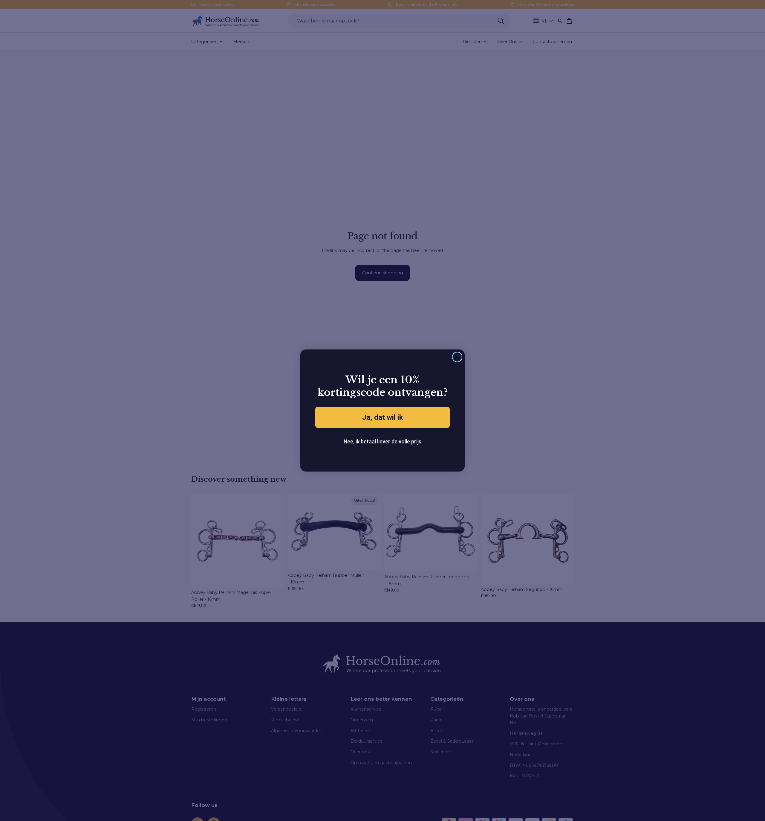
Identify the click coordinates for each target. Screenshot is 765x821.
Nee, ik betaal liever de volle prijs (382, 441)
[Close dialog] (457, 356)
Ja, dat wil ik (382, 417)
